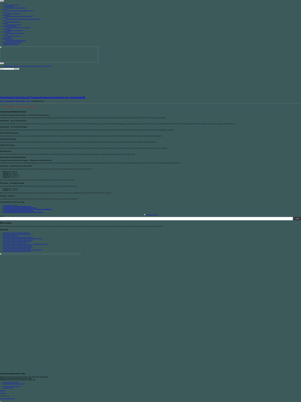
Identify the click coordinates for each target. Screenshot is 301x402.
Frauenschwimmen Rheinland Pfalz (15, 33)
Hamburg (5, 17)
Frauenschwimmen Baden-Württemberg (16, 7)
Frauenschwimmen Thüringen (13, 24)
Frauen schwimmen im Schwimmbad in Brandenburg (19, 16)
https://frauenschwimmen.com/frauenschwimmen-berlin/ (17, 248)
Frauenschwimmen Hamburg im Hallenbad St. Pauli (17, 206)
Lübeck (28, 101)
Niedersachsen (6, 29)
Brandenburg (6, 15)
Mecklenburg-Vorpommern (10, 26)
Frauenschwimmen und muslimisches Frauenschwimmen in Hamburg (23, 19)
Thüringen (5, 23)
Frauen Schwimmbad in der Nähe (11, 386)
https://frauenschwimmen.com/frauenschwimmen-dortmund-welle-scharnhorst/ (22, 249)
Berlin (4, 12)
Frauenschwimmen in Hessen (13, 22)
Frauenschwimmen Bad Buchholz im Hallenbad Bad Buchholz (19, 208)
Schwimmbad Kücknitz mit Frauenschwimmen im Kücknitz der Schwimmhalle (42, 97)
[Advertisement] (47, 83)
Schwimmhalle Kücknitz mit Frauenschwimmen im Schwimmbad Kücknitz (23, 212)
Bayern (5, 9)
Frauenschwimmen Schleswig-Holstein (16, 40)
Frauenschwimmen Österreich (10, 44)
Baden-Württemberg (8, 6)
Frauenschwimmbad (8, 388)
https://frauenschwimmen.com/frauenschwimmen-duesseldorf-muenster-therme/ (22, 238)
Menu (2, 0)
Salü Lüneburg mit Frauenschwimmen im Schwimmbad (18, 210)
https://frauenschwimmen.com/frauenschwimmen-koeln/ (17, 234)
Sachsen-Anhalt (7, 37)
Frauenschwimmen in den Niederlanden (13, 41)
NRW (4, 3)
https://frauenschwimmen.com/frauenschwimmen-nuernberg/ (18, 247)
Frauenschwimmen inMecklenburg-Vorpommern (18, 27)
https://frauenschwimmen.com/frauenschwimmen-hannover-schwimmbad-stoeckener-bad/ (25, 244)
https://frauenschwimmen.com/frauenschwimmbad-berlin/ (17, 241)
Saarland (5, 34)
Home (1, 101)
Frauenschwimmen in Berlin (13, 13)
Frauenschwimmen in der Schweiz (11, 43)
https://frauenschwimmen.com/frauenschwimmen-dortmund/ (18, 240)
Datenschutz (3, 393)
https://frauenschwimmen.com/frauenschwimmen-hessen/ (17, 245)
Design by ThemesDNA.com (7, 398)
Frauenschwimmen (9, 101)
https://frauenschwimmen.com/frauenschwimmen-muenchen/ (18, 237)
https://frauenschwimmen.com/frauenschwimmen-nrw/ (16, 233)
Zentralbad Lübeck (8, 205)
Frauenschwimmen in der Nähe (11, 382)
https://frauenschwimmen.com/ (10, 235)
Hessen (5, 20)
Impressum (2, 390)
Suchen (2, 216)
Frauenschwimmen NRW (12, 5)
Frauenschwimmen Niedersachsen (14, 30)
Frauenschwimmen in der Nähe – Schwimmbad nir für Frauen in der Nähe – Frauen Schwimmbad (27, 66)
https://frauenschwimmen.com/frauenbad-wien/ (14, 242)
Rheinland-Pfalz (7, 32)
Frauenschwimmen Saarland (13, 36)
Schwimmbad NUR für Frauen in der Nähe (14, 383)
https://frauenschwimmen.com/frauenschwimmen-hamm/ (17, 251)
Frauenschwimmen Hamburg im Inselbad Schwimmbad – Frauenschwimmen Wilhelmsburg (27, 209)
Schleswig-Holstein (8, 39)
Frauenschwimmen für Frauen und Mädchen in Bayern (19, 10)
